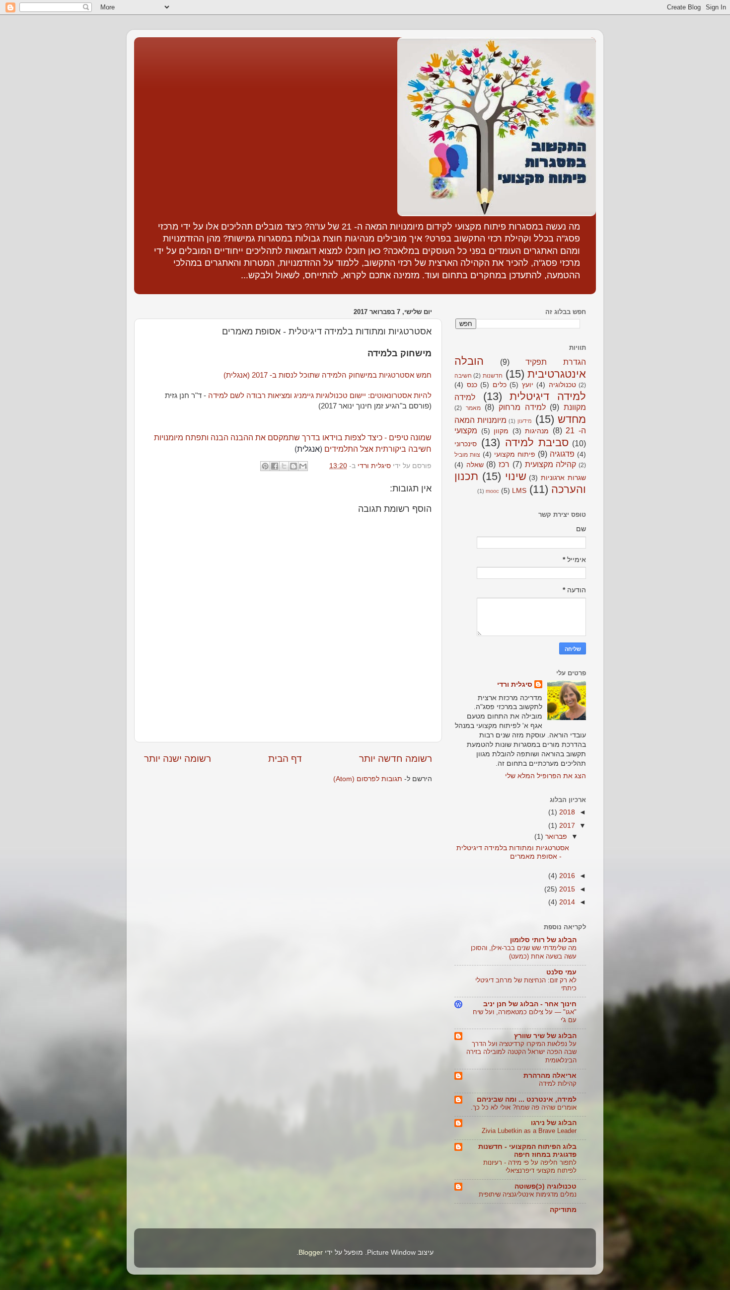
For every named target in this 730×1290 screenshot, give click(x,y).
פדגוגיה (562, 453)
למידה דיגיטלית (548, 396)
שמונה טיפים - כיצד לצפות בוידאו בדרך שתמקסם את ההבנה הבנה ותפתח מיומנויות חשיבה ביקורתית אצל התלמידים (293, 442)
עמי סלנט (561, 972)
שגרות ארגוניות (563, 478)
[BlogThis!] (293, 466)
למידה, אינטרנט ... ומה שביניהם (527, 1099)
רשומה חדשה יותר (395, 758)
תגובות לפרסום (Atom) (367, 779)
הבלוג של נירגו (554, 1123)
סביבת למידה (537, 442)
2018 (566, 812)
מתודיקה (563, 1209)
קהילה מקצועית (551, 464)
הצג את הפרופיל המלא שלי (545, 776)
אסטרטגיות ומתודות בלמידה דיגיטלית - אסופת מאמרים (512, 852)
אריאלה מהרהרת (550, 1075)
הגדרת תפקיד (555, 361)
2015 (566, 889)
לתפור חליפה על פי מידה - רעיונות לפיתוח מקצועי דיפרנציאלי (530, 1167)
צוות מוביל (467, 454)
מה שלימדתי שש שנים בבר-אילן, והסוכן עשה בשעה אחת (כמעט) (524, 952)
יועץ (527, 385)
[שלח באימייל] (303, 466)
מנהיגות (537, 431)
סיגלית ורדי (514, 684)
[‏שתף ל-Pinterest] (265, 466)
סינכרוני (465, 444)
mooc (492, 491)
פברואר (555, 836)
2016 (566, 876)
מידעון (524, 421)
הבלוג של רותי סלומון (543, 940)
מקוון (501, 431)
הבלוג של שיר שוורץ (545, 1036)
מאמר (473, 407)
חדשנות (493, 375)
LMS (519, 490)
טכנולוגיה (562, 385)
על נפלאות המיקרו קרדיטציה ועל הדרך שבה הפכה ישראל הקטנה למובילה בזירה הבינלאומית (521, 1052)
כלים (500, 385)
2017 (566, 825)
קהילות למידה (558, 1083)
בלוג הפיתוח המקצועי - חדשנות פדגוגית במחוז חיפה (527, 1150)
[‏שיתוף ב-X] (284, 466)
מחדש (572, 419)
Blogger (310, 1252)
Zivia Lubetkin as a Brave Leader (529, 1130)
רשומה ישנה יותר (177, 758)
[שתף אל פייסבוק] (275, 466)
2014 (566, 902)
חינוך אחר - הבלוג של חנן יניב (530, 1004)
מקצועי (465, 430)
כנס (472, 385)
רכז (504, 464)
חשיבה (463, 375)
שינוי (515, 476)
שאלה (475, 465)
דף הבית (285, 758)
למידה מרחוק (522, 407)
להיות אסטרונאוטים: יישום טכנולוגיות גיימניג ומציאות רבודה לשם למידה (320, 396)
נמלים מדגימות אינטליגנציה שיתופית (528, 1194)
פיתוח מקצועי (514, 454)
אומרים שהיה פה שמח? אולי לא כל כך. (524, 1107)
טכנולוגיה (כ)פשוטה (545, 1186)
